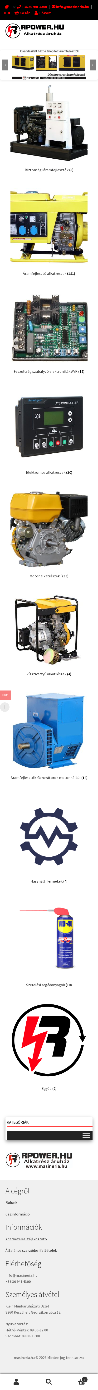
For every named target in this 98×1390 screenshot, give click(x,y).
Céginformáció (17, 1214)
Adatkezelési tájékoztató (26, 1239)
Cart (75, 1377)
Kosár (24, 12)
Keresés (49, 1382)
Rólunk (11, 1202)
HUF (7, 12)
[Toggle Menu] (86, 1135)
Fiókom (45, 12)
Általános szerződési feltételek (31, 1250)
